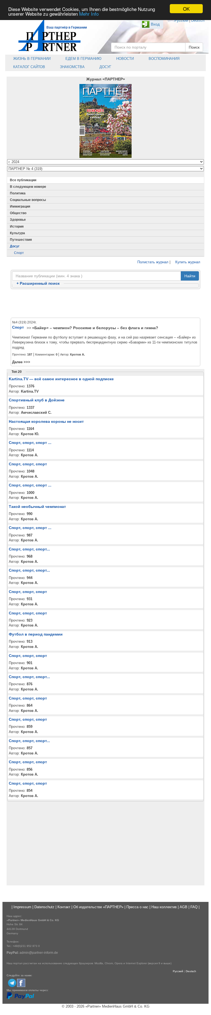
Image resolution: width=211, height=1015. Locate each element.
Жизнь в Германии (31, 59)
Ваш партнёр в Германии (66, 27)
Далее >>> (21, 362)
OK (186, 8)
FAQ (194, 907)
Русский (181, 20)
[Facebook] (21, 982)
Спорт (19, 253)
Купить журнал (187, 262)
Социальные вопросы (28, 200)
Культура (17, 233)
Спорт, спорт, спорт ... (30, 442)
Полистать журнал (152, 262)
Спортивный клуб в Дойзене (37, 400)
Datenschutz (44, 907)
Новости (124, 59)
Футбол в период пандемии (36, 634)
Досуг (104, 67)
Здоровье (18, 220)
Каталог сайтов (28, 67)
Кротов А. (77, 354)
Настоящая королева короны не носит (46, 421)
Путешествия (21, 240)
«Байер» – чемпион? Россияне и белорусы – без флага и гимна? (95, 328)
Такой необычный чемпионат (37, 506)
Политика (18, 193)
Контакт (63, 907)
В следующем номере (28, 187)
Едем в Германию (82, 59)
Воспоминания (163, 59)
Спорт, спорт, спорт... (29, 549)
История (17, 226)
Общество (18, 213)
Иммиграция (20, 206)
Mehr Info (89, 13)
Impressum (22, 907)
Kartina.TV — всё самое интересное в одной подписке (61, 379)
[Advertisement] (105, 303)
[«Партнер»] (46, 34)
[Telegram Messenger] (12, 982)
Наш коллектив (164, 907)
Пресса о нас (137, 907)
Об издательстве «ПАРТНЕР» (98, 907)
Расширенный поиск (38, 283)
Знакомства (72, 67)
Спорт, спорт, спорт (28, 464)
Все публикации (23, 180)
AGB (183, 907)
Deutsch (197, 20)
